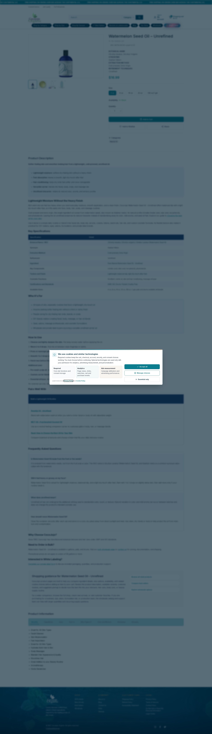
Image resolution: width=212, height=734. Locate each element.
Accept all (143, 367)
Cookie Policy (80, 381)
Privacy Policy (68, 381)
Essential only (143, 379)
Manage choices (143, 373)
